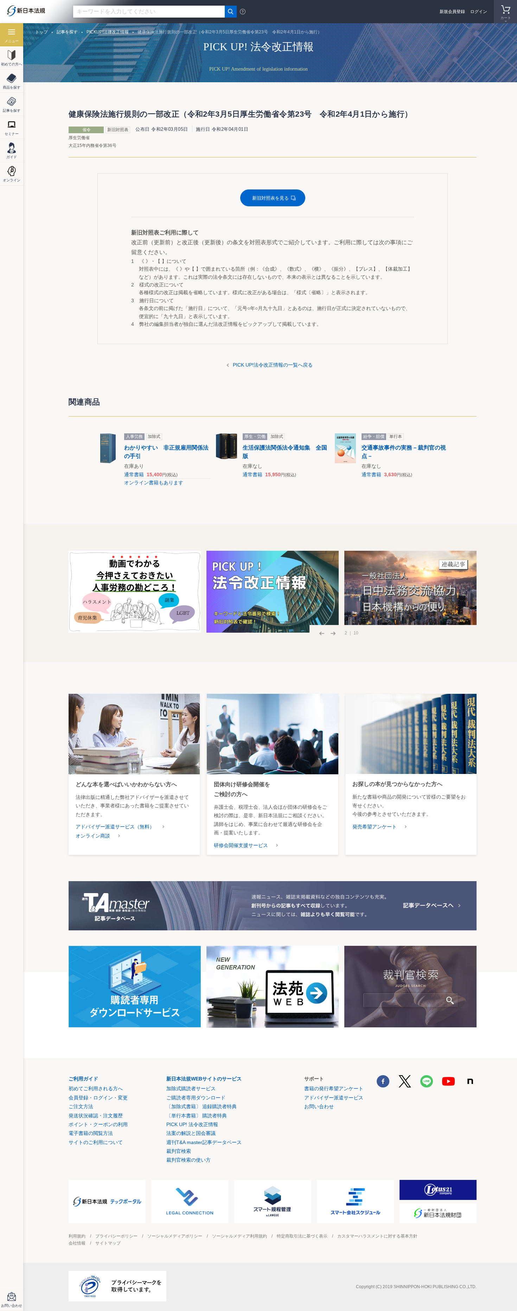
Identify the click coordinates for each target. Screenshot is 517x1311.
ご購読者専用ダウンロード (195, 1097)
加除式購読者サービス (191, 1088)
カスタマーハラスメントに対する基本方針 (377, 1236)
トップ (41, 32)
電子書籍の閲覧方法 (91, 1133)
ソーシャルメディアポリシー (174, 1236)
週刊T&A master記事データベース (204, 1142)
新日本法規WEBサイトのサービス (204, 1078)
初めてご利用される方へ (96, 1088)
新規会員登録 (452, 11)
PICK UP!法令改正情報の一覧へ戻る (273, 365)
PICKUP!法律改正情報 (108, 32)
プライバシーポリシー (116, 1236)
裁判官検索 (178, 1151)
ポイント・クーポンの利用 (98, 1124)
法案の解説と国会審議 (191, 1133)
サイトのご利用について (96, 1142)
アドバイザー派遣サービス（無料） (115, 826)
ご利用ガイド (83, 1078)
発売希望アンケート (374, 826)
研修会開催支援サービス (241, 845)
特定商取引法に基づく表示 (302, 1236)
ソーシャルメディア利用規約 (239, 1236)
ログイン (478, 11)
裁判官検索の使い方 (188, 1160)
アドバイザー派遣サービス (333, 1097)
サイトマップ (108, 1243)
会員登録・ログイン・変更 (98, 1097)
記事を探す (67, 32)
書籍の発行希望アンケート (333, 1088)
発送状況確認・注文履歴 (96, 1115)
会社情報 (77, 1243)
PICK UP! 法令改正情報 (192, 1124)
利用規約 (77, 1236)
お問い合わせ (319, 1106)
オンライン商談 (93, 836)
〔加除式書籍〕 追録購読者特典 (201, 1106)
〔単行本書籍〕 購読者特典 (196, 1115)
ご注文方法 (81, 1106)
